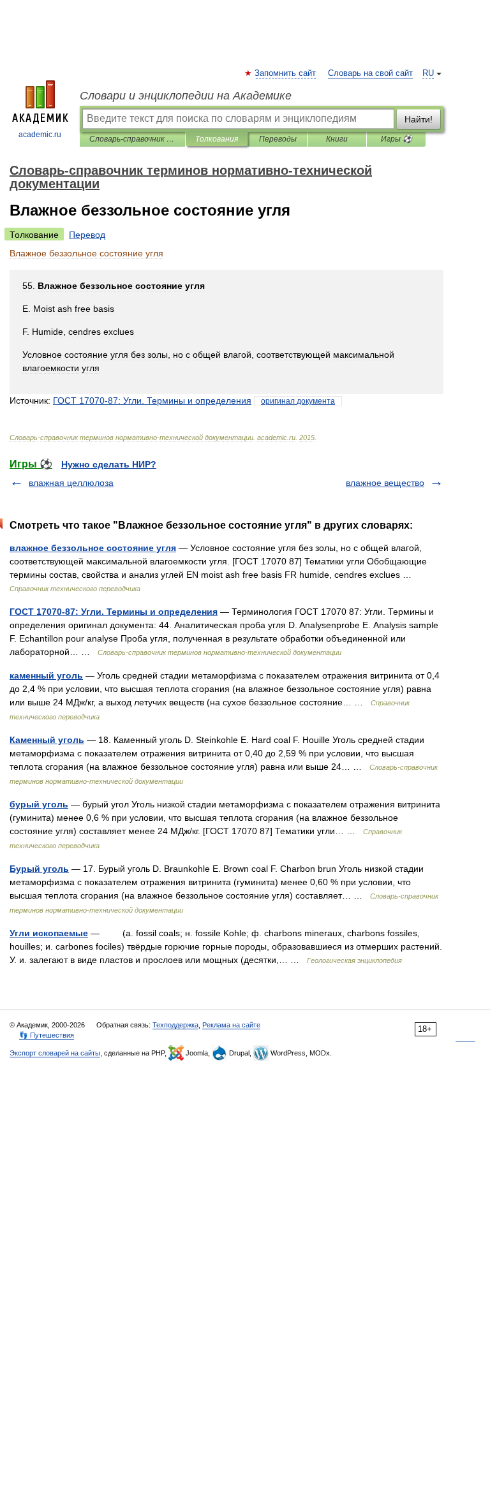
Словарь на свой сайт (370, 73)
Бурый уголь (39, 869)
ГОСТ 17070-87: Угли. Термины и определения (114, 612)
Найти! (419, 119)
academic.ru (40, 134)
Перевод (87, 235)
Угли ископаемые (49, 933)
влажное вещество (385, 483)
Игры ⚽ (396, 139)
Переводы (278, 139)
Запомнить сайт (286, 73)
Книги (337, 139)
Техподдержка (175, 1025)
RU (428, 73)
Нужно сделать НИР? (108, 464)
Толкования (216, 139)
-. (152, 400)
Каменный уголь (47, 740)
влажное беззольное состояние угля (93, 548)
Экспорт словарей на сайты (55, 1053)
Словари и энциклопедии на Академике (186, 95)
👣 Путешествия (46, 1035)
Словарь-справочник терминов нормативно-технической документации (132, 139)
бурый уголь (39, 804)
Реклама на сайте (231, 1025)
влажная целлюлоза (71, 483)
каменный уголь (46, 675)
